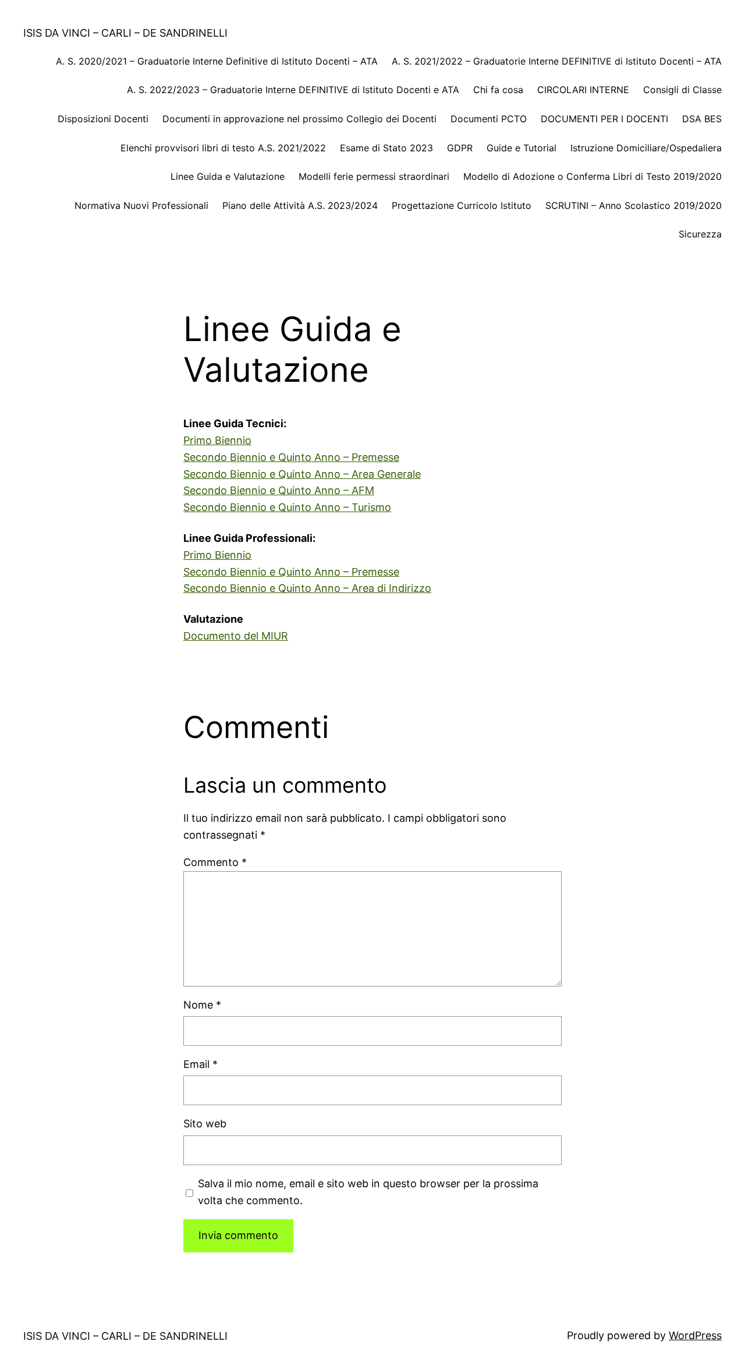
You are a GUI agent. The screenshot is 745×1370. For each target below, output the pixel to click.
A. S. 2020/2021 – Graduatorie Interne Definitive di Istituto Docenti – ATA (217, 61)
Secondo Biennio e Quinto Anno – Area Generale (302, 474)
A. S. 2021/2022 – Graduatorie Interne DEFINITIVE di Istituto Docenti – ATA (557, 61)
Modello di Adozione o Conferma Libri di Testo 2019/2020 (592, 176)
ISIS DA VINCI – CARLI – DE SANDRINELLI (125, 33)
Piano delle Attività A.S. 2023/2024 (300, 205)
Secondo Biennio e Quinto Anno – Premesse (291, 457)
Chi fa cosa (498, 89)
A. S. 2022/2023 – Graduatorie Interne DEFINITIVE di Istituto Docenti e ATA (293, 89)
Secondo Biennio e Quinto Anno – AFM (278, 490)
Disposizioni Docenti (103, 119)
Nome (202, 1005)
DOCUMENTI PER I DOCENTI (604, 119)
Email (200, 1064)
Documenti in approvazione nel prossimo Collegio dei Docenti (299, 119)
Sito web (204, 1123)
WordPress (695, 1335)
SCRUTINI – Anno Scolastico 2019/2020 (633, 205)
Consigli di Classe (682, 89)
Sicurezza (700, 234)
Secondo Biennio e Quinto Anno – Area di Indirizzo (307, 588)
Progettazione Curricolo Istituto (461, 205)
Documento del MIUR (235, 636)
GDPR (460, 148)
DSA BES (702, 119)
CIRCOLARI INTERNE (583, 89)
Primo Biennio (217, 440)
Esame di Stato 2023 (386, 148)
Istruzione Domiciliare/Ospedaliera (646, 148)
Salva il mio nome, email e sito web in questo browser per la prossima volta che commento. (368, 1191)
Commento (215, 862)
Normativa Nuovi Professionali (141, 205)
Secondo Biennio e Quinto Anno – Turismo (287, 507)
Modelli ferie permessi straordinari (374, 176)
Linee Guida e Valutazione (228, 176)
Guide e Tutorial (521, 148)
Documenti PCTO (488, 119)
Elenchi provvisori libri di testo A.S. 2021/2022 (223, 148)
